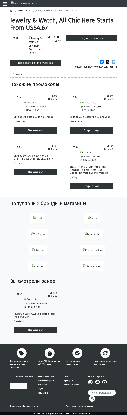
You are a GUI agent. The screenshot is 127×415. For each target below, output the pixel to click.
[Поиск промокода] (92, 399)
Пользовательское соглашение (80, 406)
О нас (65, 377)
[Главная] (12, 11)
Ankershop (20, 121)
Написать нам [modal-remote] (18, 385)
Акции (40, 389)
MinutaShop (76, 121)
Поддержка (42, 393)
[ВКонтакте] (102, 62)
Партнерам (68, 381)
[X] (108, 62)
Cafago (74, 177)
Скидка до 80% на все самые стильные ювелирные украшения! (34, 157)
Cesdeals (19, 321)
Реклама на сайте (71, 385)
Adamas (18, 163)
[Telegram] (114, 62)
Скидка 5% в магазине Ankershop (33, 116)
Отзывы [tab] (17, 74)
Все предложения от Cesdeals (35, 62)
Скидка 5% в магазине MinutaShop (90, 116)
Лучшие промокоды (46, 377)
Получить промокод (91, 38)
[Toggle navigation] (4, 3)
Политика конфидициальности (24, 406)
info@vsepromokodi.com (21, 377)
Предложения (24, 11)
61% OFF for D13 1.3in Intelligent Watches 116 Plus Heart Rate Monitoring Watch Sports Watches (89, 169)
